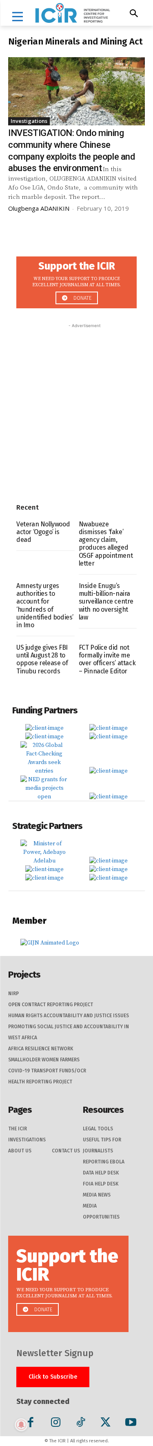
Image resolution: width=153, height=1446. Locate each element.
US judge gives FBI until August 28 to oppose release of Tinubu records (42, 659)
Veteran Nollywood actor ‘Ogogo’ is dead (43, 532)
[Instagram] (55, 1423)
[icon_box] (76, 280)
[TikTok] (80, 1423)
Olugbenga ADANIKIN (38, 208)
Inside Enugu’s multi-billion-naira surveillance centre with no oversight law (106, 601)
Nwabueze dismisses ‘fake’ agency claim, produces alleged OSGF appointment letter (106, 543)
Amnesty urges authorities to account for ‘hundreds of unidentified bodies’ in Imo (44, 605)
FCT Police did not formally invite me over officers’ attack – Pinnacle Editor (107, 659)
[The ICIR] (72, 13)
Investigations (29, 121)
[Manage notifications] (21, 1424)
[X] (105, 1423)
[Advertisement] (76, 406)
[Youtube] (130, 1423)
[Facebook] (30, 1423)
